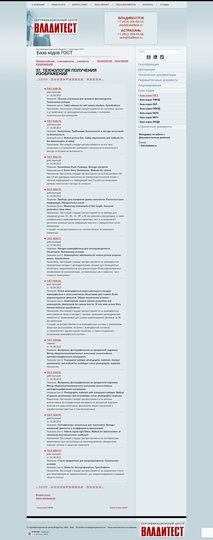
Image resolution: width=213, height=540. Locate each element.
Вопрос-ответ (79, 5)
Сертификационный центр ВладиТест (52, 49)
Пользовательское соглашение (122, 527)
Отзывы (164, 5)
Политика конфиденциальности (91, 527)
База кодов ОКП (148, 104)
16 (64, 79)
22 (82, 79)
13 (55, 79)
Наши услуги (58, 5)
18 (70, 79)
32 (94, 79)
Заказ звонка (101, 5)
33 (97, 79)
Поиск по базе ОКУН (118, 507)
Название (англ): (55, 105)
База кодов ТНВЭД (45, 507)
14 (58, 79)
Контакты (148, 5)
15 (61, 79)
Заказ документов (126, 5)
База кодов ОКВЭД (150, 108)
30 (88, 79)
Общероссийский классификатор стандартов (62, 61)
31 (91, 79)
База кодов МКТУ (149, 117)
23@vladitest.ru (149, 145)
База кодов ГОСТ (149, 95)
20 (76, 79)
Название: (52, 99)
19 (73, 79)
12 (52, 79)
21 (79, 79)
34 (100, 79)
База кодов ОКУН (149, 113)
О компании (38, 5)
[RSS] (154, 58)
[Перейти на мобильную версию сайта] (148, 58)
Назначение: (53, 109)
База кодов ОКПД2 (150, 122)
